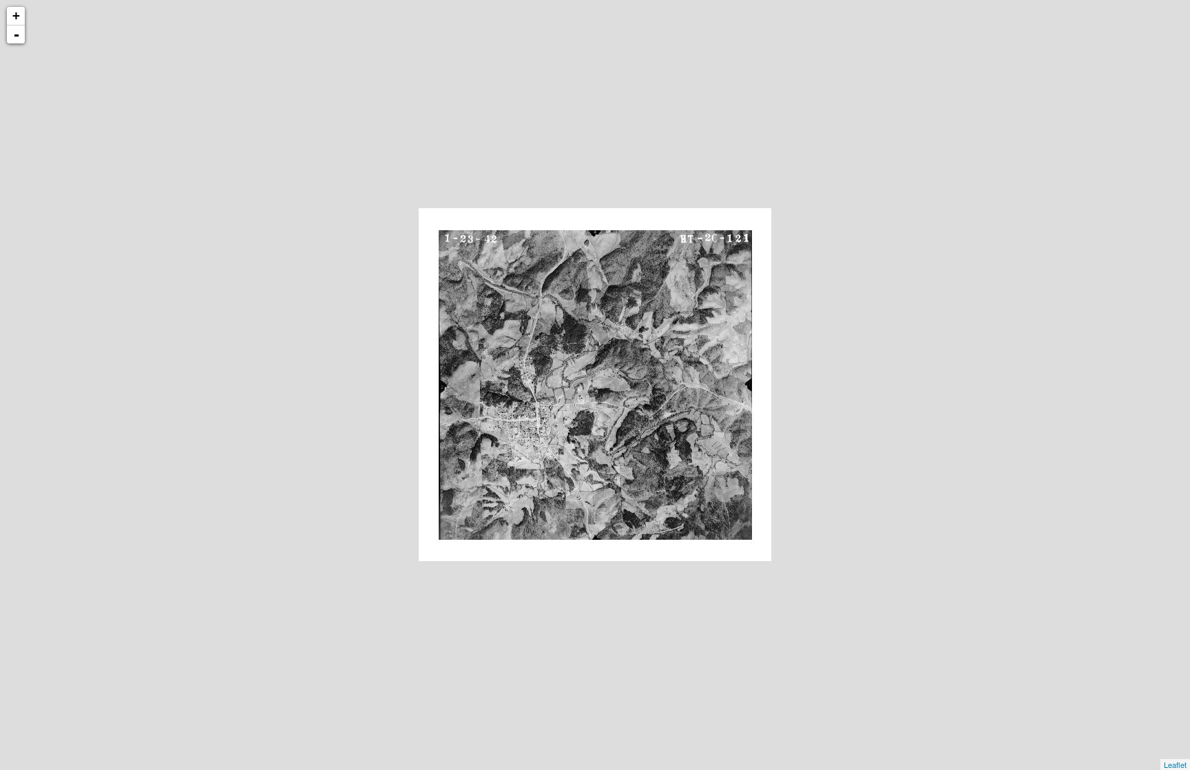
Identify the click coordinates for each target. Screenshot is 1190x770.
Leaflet (1175, 764)
